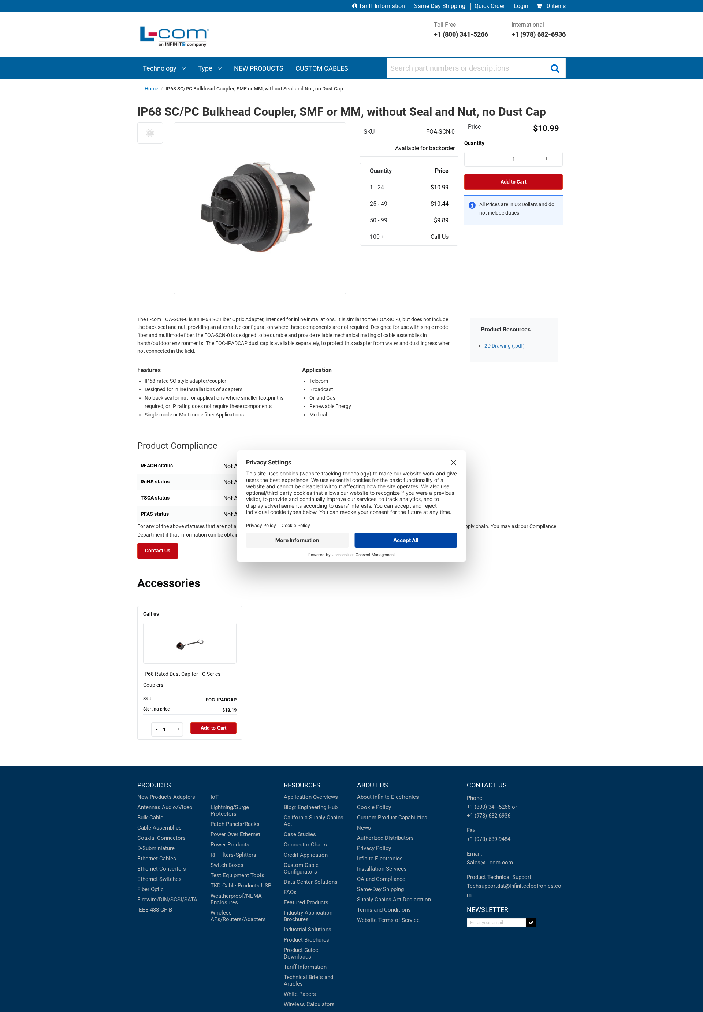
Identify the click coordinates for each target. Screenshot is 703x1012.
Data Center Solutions (311, 882)
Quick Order (490, 6)
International (539, 29)
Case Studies (300, 834)
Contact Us (157, 551)
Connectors (171, 838)
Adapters (184, 797)
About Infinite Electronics (388, 797)
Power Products (230, 844)
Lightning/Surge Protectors (230, 810)
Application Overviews (311, 797)
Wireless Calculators (309, 1004)
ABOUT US (372, 785)
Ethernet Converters (161, 868)
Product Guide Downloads (301, 953)
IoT (215, 797)
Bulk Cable (150, 817)
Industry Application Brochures (308, 916)
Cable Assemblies (159, 827)
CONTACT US (487, 785)
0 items (555, 6)
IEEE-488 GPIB (154, 910)
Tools (257, 875)
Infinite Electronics (380, 858)
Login (521, 6)
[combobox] (476, 68)
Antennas (148, 807)
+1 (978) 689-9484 (488, 839)
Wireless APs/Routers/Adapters (238, 916)
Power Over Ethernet (235, 834)
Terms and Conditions (384, 910)
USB (266, 885)
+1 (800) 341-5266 (488, 807)
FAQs (290, 892)
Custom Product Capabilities (392, 817)
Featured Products (306, 902)
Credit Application (306, 855)
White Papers (300, 994)
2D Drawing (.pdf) (504, 346)
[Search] (555, 68)
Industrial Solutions (307, 929)
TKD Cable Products (235, 885)
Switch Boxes (227, 865)
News (364, 827)
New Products (154, 797)
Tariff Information (381, 6)
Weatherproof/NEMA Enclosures (236, 899)
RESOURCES (302, 785)
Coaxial (146, 838)
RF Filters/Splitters (233, 855)
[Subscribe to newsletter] (531, 922)
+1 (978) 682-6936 (488, 815)
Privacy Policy (374, 848)
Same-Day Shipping (380, 889)
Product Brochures (306, 940)
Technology (160, 68)
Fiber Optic (150, 889)
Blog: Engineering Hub (311, 807)
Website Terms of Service (388, 920)
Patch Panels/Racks (235, 824)
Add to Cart (514, 182)
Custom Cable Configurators (301, 868)
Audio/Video (177, 807)
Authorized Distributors (385, 838)
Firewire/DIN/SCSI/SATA (167, 899)
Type (206, 68)
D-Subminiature (156, 848)
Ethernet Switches (159, 879)
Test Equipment (230, 875)
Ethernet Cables (156, 858)
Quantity (474, 143)
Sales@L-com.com (490, 862)
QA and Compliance (381, 879)
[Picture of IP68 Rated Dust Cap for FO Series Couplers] (190, 633)
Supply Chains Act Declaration (394, 899)
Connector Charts (305, 844)
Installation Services (382, 868)
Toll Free (461, 29)
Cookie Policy (374, 807)
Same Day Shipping (439, 6)
